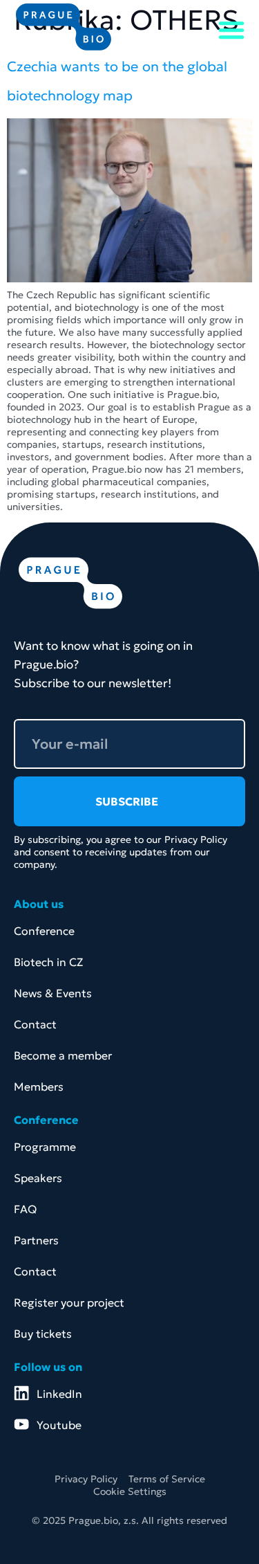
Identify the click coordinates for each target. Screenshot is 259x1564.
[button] (231, 30)
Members (39, 1086)
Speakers (38, 1178)
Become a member (63, 1055)
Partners (36, 1240)
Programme (45, 1147)
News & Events (53, 993)
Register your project (69, 1302)
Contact (35, 1024)
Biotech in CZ (48, 962)
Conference (44, 931)
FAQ (25, 1209)
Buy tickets (43, 1333)
